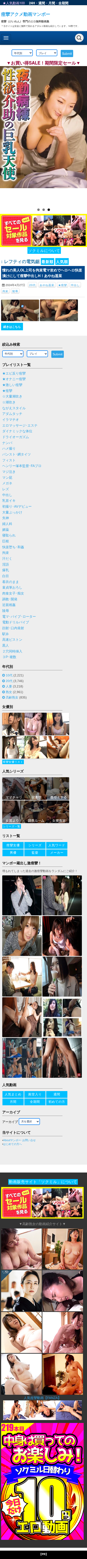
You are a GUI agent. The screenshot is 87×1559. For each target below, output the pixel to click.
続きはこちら (12, 326)
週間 (41, 2)
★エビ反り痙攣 (14, 373)
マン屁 (7, 477)
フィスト (9, 460)
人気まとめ (13, 1094)
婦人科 (7, 524)
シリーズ (35, 845)
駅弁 (5, 634)
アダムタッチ (12, 414)
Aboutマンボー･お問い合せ (19, 1140)
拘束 (5, 291)
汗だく (7, 558)
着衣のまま (10, 582)
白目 (5, 576)
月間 (51, 2)
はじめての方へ (12, 1144)
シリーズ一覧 (11, 826)
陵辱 (15, 291)
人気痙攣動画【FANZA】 (42, 1398)
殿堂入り (35, 1094)
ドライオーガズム (15, 437)
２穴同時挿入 (12, 651)
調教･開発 (9, 599)
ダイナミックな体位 (17, 431)
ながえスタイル (14, 408)
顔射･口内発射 (13, 628)
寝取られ (9, 535)
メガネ (7, 483)
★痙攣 (62, 285)
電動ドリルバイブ (15, 622)
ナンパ (7, 443)
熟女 (9, 692)
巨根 (5, 541)
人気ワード (56, 845)
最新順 (47, 261)
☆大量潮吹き (12, 396)
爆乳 (5, 570)
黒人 (5, 645)
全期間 (63, 2)
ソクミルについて (44, 250)
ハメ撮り (9, 448)
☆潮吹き (9, 402)
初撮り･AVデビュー (17, 506)
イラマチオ (10, 419)
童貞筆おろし (12, 587)
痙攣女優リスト (13, 761)
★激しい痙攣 (12, 385)
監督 (35, 852)
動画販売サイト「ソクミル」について (43, 1182)
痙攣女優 (13, 845)
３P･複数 (9, 657)
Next (81, 134)
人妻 (9, 686)
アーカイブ (10, 1122)
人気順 (62, 261)
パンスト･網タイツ (16, 454)
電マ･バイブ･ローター (19, 616)
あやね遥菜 (47, 285)
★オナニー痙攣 (14, 379)
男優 (13, 852)
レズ (5, 489)
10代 (9, 675)
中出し (75, 285)
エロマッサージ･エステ (19, 425)
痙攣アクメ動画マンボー (25, 14)
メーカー (57, 852)
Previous (5, 134)
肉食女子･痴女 (13, 593)
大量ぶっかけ (12, 512)
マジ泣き (9, 472)
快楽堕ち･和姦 (13, 547)
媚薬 (5, 530)
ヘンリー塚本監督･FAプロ (21, 466)
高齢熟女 (12, 697)
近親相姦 (9, 605)
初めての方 (56, 1101)
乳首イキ (9, 500)
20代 (32, 285)
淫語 (5, 564)
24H (32, 2)
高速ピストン (12, 639)
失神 (5, 518)
